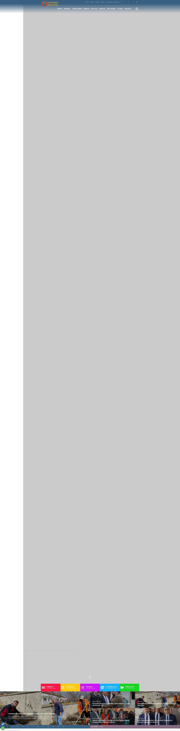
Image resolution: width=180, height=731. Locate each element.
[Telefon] (3, 724)
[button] (3, 348)
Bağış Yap (103, 2)
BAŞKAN (59, 8)
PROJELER (94, 8)
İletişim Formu (117, 2)
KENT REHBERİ (111, 8)
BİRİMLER (86, 8)
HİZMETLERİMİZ (77, 8)
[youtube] (137, 2)
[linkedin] (134, 2)
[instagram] (131, 2)
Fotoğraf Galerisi (109, 2)
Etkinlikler (97, 2)
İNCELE (89, 284)
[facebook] (125, 2)
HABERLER (102, 8)
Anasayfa (87, 2)
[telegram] (128, 2)
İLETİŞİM (120, 8)
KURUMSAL (67, 8)
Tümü (101, 726)
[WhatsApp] (3, 728)
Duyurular (92, 2)
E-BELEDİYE (127, 8)
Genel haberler (94, 726)
